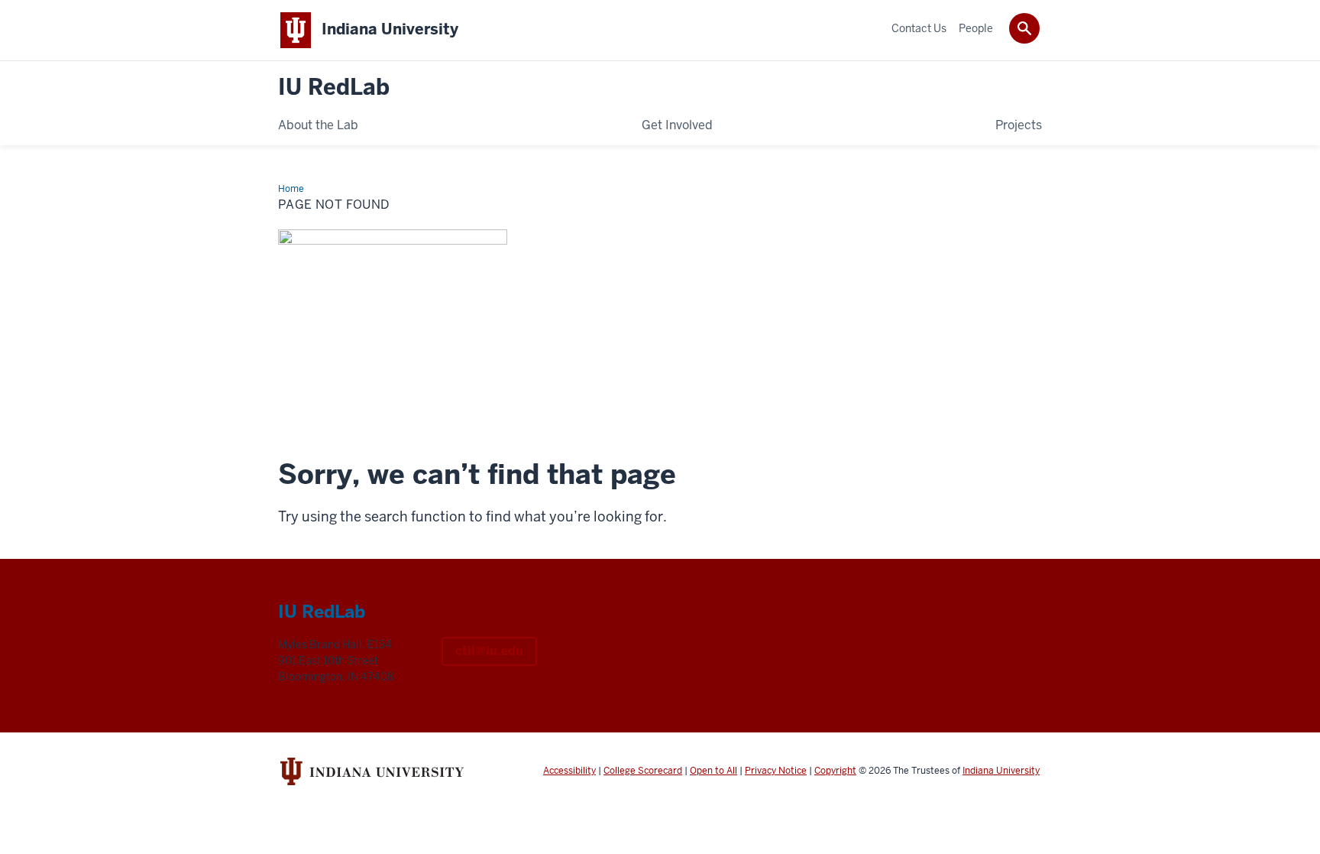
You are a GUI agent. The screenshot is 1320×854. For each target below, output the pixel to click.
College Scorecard (642, 771)
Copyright (835, 771)
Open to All (713, 771)
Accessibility (569, 771)
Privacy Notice (776, 771)
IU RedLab (334, 87)
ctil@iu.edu (489, 651)
